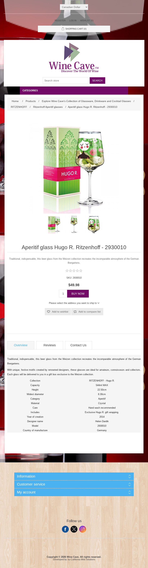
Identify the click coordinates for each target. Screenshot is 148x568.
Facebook (65, 529)
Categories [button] (30, 90)
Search (97, 80)
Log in (73, 20)
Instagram (82, 529)
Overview (20, 345)
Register (60, 20)
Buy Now (77, 293)
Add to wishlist (60, 311)
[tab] (20, 345)
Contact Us (78, 345)
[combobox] (66, 80)
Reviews (49, 345)
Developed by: (60, 559)
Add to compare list (90, 311)
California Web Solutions (83, 559)
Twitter (74, 529)
